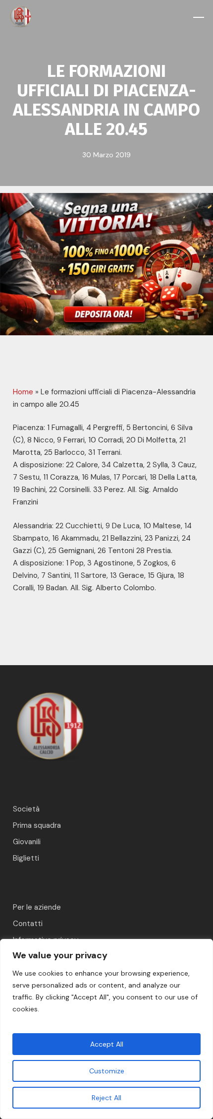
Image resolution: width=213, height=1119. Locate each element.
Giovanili (27, 842)
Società (26, 809)
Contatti (28, 924)
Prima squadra (37, 825)
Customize (106, 1070)
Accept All (106, 1044)
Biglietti (26, 858)
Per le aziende (37, 907)
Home (23, 392)
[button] (198, 17)
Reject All (106, 1097)
